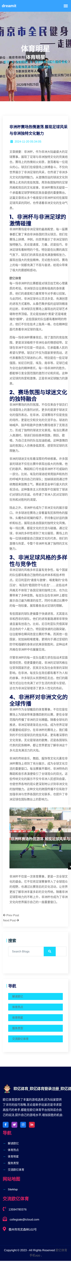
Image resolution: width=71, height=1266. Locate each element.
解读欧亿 (17, 996)
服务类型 (17, 1028)
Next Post (9, 920)
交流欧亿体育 (20, 1038)
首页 (6, 62)
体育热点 (17, 1007)
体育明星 (17, 1017)
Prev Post (12, 915)
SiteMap (13, 1189)
